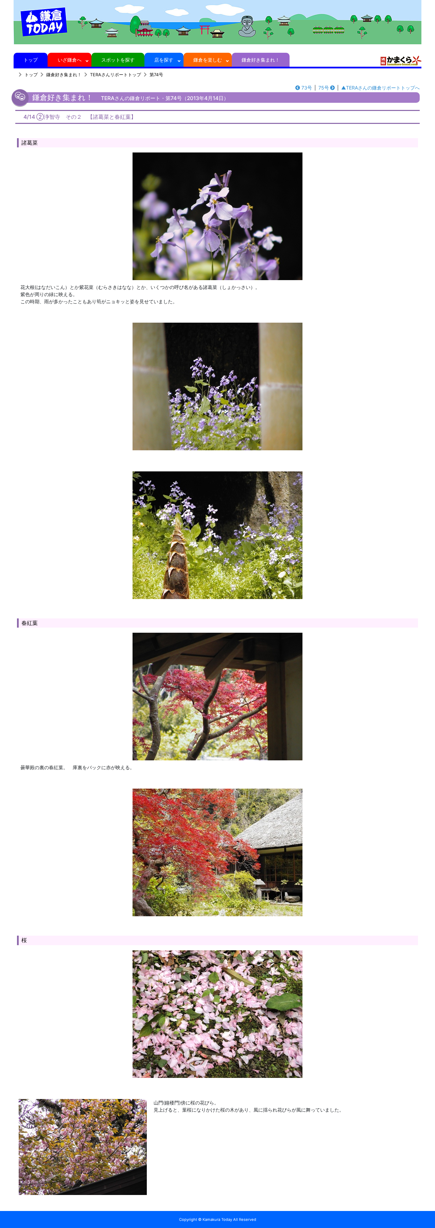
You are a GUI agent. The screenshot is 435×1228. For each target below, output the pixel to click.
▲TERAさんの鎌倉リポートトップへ (380, 88)
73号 (306, 88)
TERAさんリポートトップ (115, 74)
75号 (323, 88)
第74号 (156, 74)
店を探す (164, 60)
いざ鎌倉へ (69, 60)
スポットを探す (118, 60)
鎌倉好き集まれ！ (260, 60)
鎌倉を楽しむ (207, 60)
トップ (30, 60)
